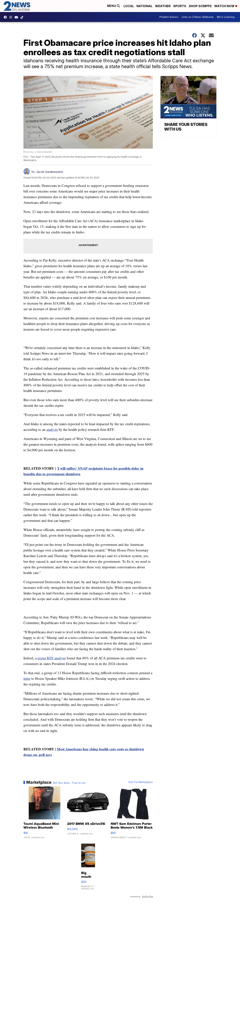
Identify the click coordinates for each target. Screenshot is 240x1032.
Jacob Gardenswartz (49, 172)
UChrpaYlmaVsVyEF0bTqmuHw (17, 17)
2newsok (11, 17)
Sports (179, 6)
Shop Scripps (200, 6)
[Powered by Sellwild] (147, 896)
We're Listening (226, 17)
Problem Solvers (168, 17)
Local (129, 6)
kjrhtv (6, 17)
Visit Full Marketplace (140, 782)
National (144, 6)
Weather (163, 6)
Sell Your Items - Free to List (69, 783)
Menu (112, 6)
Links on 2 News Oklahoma (197, 17)
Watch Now (224, 6)
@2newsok (23, 17)
